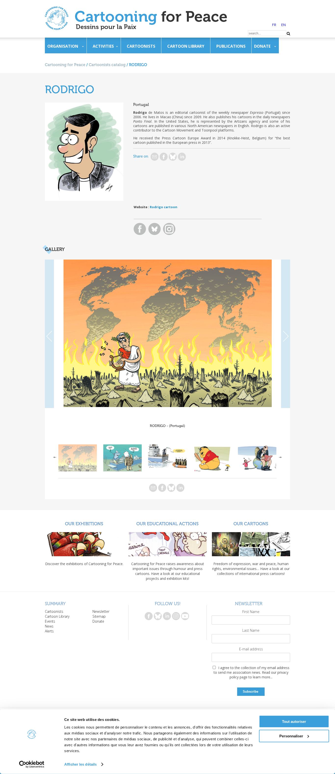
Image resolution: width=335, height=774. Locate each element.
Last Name (250, 630)
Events (50, 621)
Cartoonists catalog (107, 64)
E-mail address (251, 649)
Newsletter (100, 611)
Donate (262, 46)
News (49, 626)
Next (285, 334)
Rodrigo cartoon (163, 207)
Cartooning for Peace (65, 64)
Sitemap (99, 616)
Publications (230, 46)
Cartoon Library (185, 46)
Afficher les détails (80, 764)
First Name (250, 611)
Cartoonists (141, 46)
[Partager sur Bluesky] (173, 157)
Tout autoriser (294, 721)
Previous (49, 334)
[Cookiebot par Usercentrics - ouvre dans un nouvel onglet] (31, 764)
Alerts (49, 631)
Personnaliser (291, 736)
